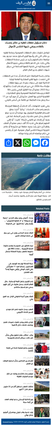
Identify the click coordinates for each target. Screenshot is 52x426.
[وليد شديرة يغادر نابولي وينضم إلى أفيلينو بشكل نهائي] (26, 412)
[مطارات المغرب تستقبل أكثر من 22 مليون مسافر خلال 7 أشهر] (26, 386)
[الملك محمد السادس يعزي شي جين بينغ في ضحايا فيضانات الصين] (26, 232)
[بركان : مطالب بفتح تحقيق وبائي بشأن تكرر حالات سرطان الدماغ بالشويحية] (26, 335)
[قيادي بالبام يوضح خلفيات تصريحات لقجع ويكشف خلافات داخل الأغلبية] (26, 322)
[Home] (26, 3)
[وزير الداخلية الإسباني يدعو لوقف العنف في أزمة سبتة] (26, 399)
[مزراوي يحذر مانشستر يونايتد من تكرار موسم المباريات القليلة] (26, 373)
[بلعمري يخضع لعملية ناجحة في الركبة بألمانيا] (26, 347)
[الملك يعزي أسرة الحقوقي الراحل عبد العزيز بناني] (26, 296)
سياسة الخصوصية (8, 421)
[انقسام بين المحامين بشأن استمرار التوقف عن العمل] (26, 360)
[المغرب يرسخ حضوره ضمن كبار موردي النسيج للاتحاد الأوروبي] (26, 309)
